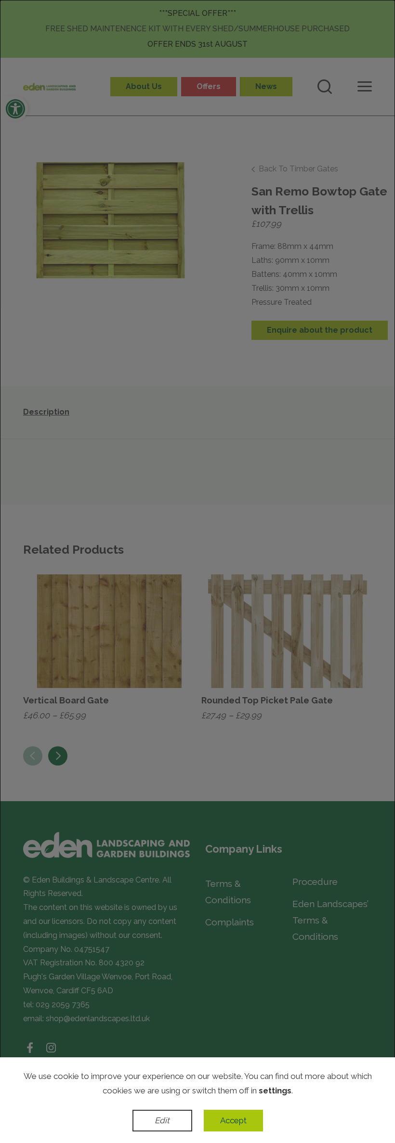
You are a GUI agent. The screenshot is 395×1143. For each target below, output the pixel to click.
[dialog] (197, 571)
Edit (162, 1120)
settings (275, 1090)
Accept (233, 1120)
